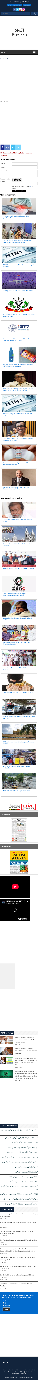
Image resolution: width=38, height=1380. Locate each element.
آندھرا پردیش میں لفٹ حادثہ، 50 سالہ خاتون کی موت (26, 1167)
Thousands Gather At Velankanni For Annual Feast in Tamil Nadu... (18, 544)
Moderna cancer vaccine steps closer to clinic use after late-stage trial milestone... (18, 463)
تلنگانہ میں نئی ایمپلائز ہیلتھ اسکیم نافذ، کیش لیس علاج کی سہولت (25, 1143)
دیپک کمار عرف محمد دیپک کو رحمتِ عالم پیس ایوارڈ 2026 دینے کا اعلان (23, 1147)
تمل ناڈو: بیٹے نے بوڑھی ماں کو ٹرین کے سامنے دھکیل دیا (26, 1172)
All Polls (31, 1370)
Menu (3, 52)
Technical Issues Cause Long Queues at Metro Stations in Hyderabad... (19, 717)
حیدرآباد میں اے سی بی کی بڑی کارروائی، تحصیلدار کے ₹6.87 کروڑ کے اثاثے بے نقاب (19, 1157)
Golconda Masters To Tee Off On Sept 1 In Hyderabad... (19, 568)
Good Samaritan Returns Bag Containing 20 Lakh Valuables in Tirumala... (17, 643)
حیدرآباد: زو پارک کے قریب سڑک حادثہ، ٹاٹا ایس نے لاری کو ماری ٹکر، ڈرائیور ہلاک (20, 1162)
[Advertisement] (18, 21)
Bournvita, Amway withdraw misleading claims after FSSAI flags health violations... (18, 365)
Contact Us (29, 1372)
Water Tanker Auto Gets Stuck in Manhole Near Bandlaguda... (16, 767)
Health (6, 58)
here (30, 186)
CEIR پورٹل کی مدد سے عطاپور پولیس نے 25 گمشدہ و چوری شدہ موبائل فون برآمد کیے (19, 1194)
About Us (11, 1370)
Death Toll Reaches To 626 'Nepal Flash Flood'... (17, 791)
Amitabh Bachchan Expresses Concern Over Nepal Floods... (17, 619)
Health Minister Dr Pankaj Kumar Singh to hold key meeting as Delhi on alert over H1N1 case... (18, 389)
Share (7, 147)
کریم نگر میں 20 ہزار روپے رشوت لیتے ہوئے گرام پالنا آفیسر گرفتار (24, 1182)
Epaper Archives (8, 1372)
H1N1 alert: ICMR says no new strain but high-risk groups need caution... (17, 414)
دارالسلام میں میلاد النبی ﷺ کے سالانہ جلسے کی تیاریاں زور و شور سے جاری (22, 1152)
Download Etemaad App (19, 1373)
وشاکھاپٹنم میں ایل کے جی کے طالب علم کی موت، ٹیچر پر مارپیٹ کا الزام (23, 1177)
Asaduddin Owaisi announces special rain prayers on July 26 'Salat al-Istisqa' (25, 1040)
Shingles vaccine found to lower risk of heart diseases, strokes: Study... (18, 291)
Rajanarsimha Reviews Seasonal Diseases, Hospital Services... (17, 520)
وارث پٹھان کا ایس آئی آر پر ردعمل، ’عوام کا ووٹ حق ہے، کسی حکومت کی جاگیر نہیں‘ (20, 1199)
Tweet (17, 147)
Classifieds (27, 5)
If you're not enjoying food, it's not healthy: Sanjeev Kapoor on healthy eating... (18, 439)
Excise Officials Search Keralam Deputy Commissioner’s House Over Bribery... (14, 594)
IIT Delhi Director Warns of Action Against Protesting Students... (18, 742)
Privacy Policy (19, 1372)
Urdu (9, 5)
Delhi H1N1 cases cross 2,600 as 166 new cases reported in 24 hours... (19, 265)
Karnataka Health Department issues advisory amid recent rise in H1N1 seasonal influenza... (17, 241)
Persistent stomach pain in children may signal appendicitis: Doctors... (16, 217)
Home (1, 58)
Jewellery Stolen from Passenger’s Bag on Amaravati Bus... (18, 693)
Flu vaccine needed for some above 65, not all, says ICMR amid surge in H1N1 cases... (17, 339)
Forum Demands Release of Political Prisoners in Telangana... (17, 668)
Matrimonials (17, 5)
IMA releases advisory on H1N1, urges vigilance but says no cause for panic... (19, 315)
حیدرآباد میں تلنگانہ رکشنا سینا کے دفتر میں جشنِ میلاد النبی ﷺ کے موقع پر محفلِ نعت (20, 1138)
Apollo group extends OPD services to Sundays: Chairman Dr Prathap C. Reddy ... (16, 488)
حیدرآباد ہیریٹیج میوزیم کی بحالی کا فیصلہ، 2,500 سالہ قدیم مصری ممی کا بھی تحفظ (21, 1204)
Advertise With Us (21, 1370)
